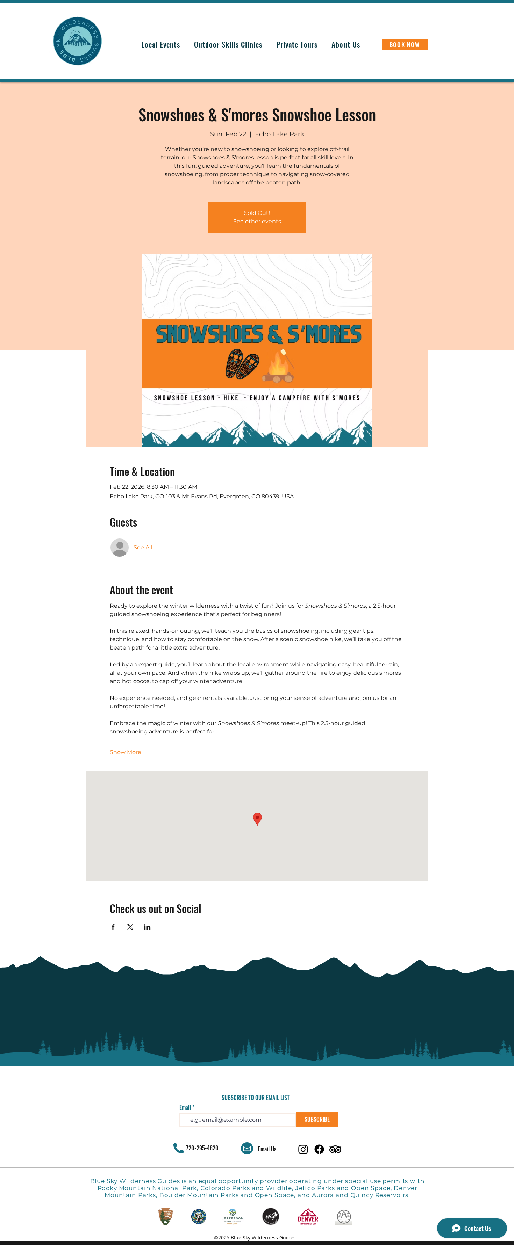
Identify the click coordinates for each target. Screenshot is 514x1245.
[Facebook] (319, 1149)
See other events (257, 221)
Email (185, 1107)
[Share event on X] (130, 927)
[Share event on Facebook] (113, 927)
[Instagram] (303, 1149)
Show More (125, 752)
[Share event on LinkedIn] (147, 927)
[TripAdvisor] (335, 1149)
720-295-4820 (202, 1148)
